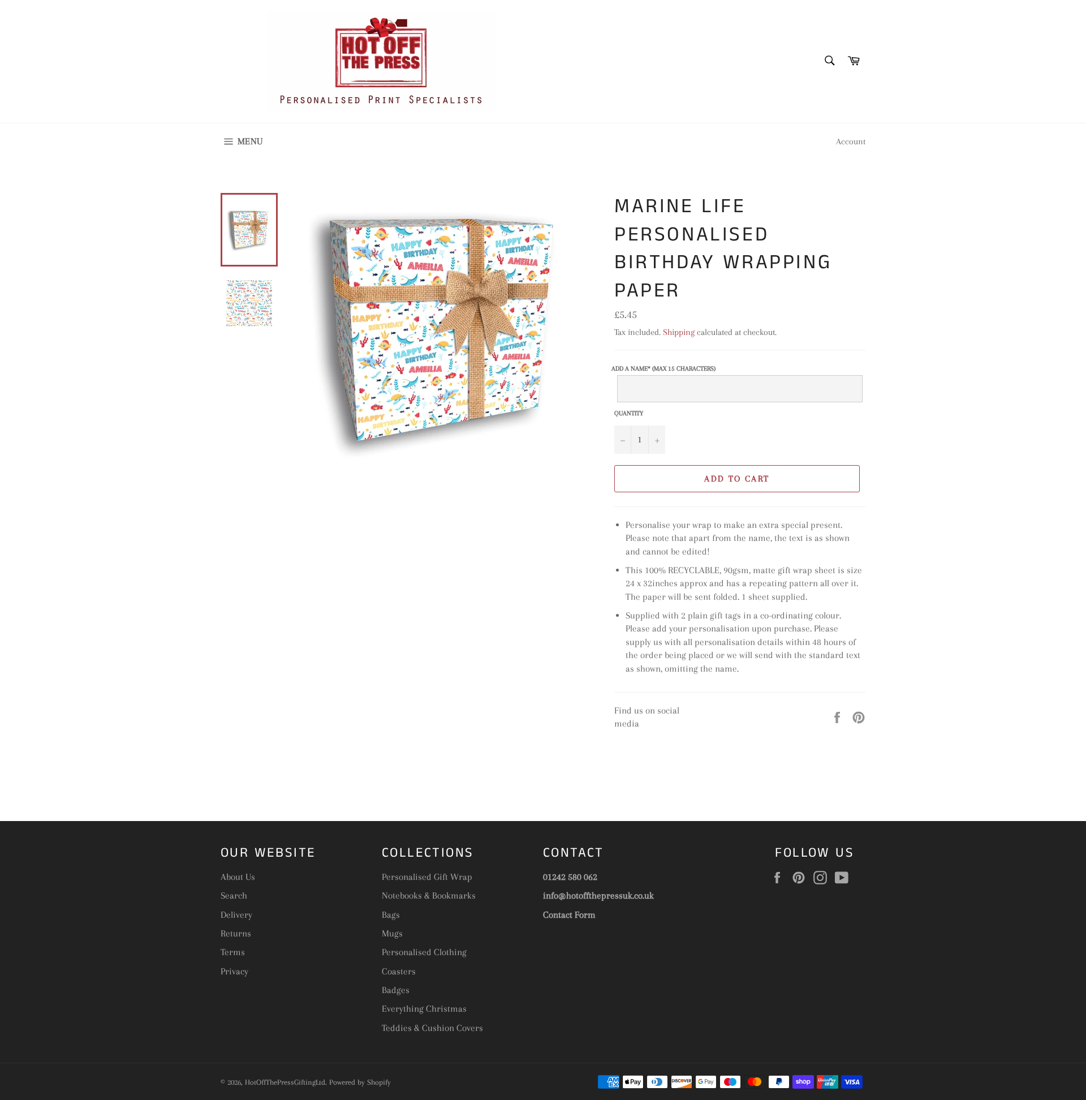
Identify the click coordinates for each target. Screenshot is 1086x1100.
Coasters (399, 971)
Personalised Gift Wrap (427, 876)
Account (850, 141)
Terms (233, 952)
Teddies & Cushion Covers (432, 1027)
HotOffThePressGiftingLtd (285, 1082)
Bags (391, 914)
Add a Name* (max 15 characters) (663, 368)
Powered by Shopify (360, 1082)
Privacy (234, 971)
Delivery (236, 914)
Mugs (392, 933)
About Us (238, 876)
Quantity (628, 413)
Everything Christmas (424, 1008)
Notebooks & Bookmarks (429, 895)
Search (234, 895)
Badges (396, 990)
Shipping (679, 332)
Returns (236, 933)
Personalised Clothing (424, 952)
